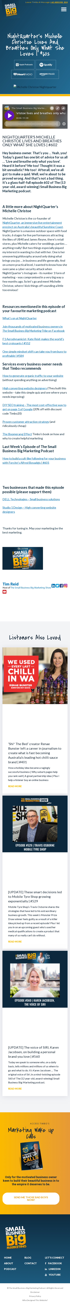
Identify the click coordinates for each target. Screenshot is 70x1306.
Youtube (54, 1274)
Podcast (10, 1268)
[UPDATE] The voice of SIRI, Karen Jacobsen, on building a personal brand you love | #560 (33, 1051)
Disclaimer (35, 1292)
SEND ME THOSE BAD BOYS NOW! (31, 1198)
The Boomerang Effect (17, 434)
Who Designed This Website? (35, 1300)
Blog (27, 1257)
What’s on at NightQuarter (19, 318)
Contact (30, 1263)
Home (8, 1257)
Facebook (55, 1263)
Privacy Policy (35, 1296)
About (8, 1263)
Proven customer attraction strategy (25, 421)
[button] (64, 9)
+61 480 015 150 (59, 2)
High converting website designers (24, 388)
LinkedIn (54, 1268)
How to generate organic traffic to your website (32, 375)
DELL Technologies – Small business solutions (31, 499)
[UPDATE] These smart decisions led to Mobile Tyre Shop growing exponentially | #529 (35, 896)
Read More (15, 786)
